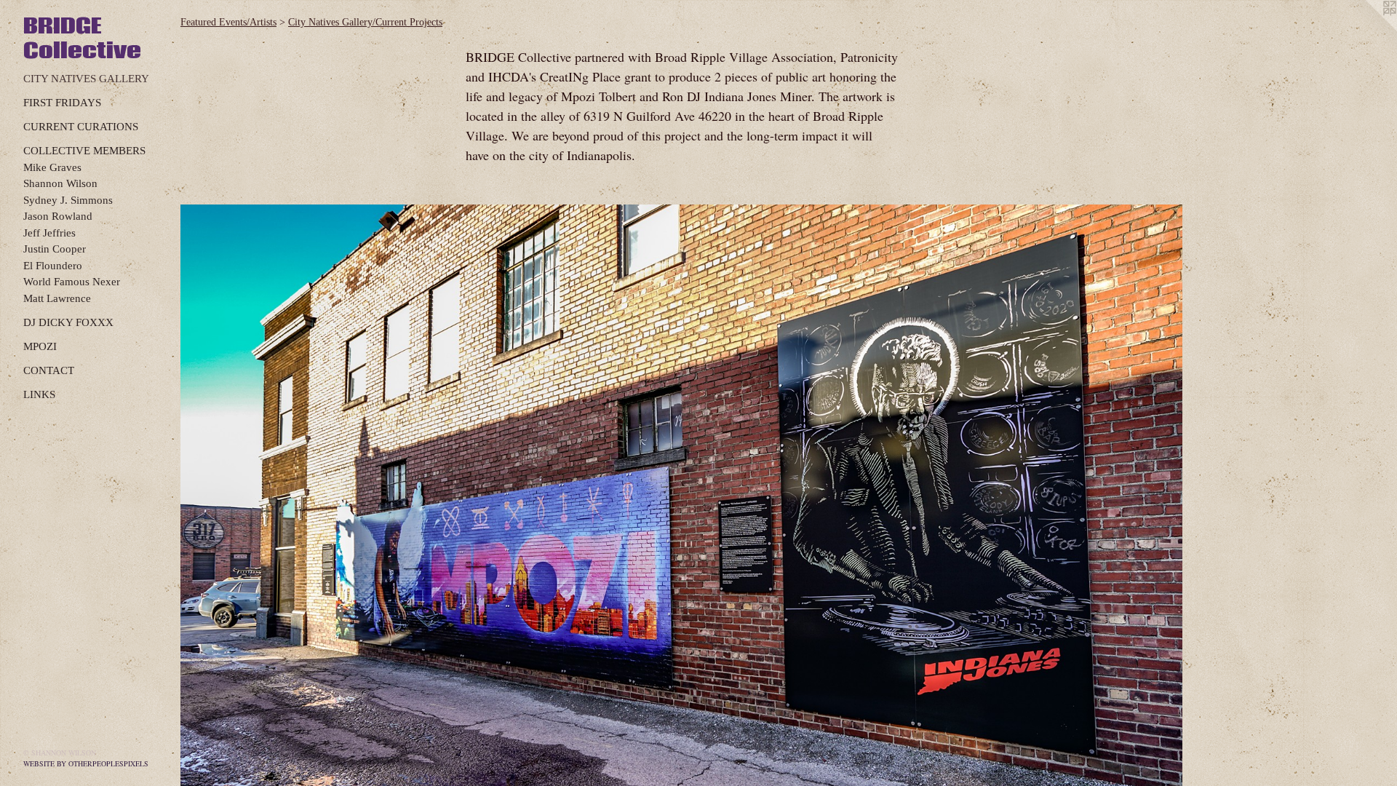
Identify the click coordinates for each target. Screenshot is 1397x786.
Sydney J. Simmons (68, 200)
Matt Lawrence (57, 298)
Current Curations (80, 126)
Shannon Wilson (60, 183)
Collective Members (84, 150)
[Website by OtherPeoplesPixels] (1368, 29)
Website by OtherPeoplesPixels (85, 763)
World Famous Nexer (71, 281)
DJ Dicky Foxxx (68, 322)
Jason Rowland (57, 216)
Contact (48, 370)
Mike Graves (52, 167)
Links (39, 394)
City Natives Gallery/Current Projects (365, 22)
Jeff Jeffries (49, 233)
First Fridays (62, 102)
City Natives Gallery (86, 78)
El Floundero (52, 265)
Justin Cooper (54, 249)
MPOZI (40, 346)
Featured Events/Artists (228, 22)
